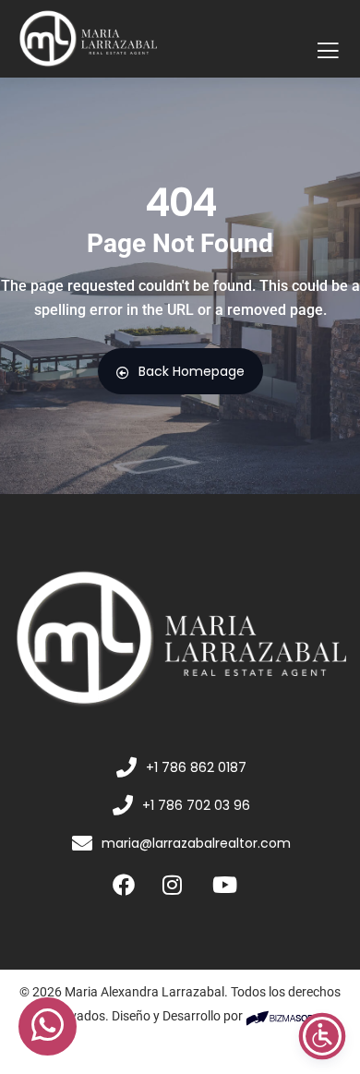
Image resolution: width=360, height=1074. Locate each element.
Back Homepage (191, 371)
